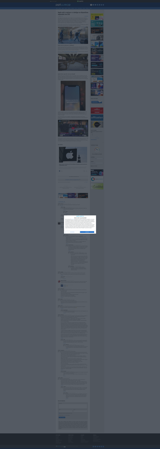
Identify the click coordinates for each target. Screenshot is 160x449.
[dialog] (80, 224)
